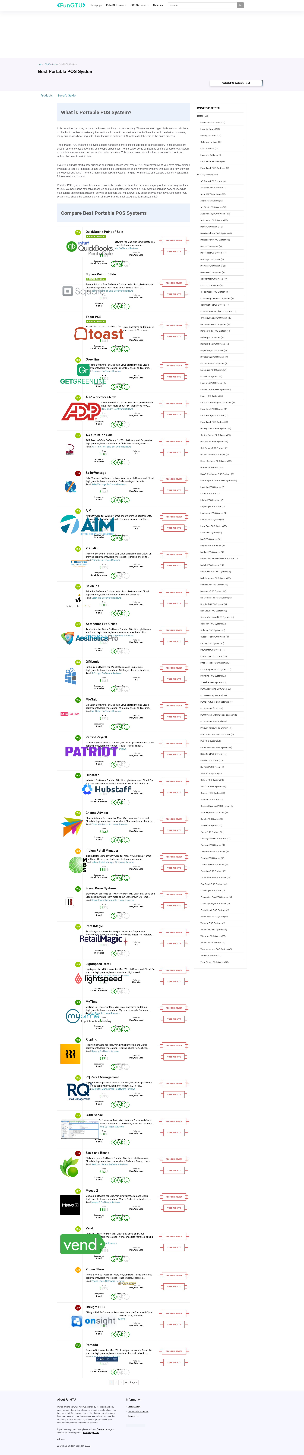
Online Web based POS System (215, 617)
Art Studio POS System (211, 207)
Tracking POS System (210, 890)
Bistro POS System (209, 246)
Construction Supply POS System (216, 311)
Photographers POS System (213, 669)
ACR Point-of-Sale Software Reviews (111, 446)
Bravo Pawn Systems (101, 888)
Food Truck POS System (212, 422)
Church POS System (210, 285)
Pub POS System (208, 741)
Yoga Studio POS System (212, 962)
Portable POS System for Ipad (236, 83)
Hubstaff (92, 775)
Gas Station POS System (212, 441)
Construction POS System (212, 305)
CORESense (94, 1115)
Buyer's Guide (66, 95)
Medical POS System (210, 552)
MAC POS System (209, 539)
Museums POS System (211, 591)
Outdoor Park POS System (212, 636)
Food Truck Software (210, 161)
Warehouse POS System (212, 916)
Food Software (207, 129)
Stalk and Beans (97, 1153)
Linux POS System (209, 532)
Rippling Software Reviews (105, 1051)
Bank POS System (209, 226)
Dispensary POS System (211, 350)
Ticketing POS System (211, 871)
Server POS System (209, 799)
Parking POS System (210, 643)
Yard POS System (208, 955)
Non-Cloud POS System (211, 610)
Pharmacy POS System (211, 656)
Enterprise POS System (211, 370)
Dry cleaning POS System (212, 357)
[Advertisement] (152, 34)
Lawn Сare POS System (211, 526)
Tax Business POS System (212, 851)
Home (40, 64)
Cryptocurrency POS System (214, 318)
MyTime (91, 1002)
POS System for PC (209, 708)
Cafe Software (207, 148)
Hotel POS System (209, 467)
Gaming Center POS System (213, 428)
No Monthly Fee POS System (214, 597)
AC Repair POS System (211, 181)
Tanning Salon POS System (213, 838)
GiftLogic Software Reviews (106, 673)
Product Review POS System (214, 728)
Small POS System (209, 825)
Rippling (91, 1039)
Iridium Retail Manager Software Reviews (113, 862)
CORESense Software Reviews (108, 1126)
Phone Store (95, 1269)
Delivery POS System (210, 337)
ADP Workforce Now (101, 397)
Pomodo (92, 1345)
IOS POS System (208, 493)
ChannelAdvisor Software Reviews (110, 824)
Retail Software (115, 5)
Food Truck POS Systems (212, 168)
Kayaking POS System (210, 506)
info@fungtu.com (91, 1433)
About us (158, 5)
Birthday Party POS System (213, 239)
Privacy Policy (134, 1406)
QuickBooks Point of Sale (104, 232)
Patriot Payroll (96, 737)
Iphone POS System (209, 500)
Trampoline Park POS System (214, 897)
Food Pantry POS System (212, 415)
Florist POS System (209, 396)
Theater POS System (210, 858)
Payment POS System (210, 649)
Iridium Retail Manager (102, 850)
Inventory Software (209, 155)
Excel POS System (209, 376)
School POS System (210, 780)
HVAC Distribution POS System (215, 474)
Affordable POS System (211, 187)
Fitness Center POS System (213, 389)
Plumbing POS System (211, 675)
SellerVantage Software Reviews (109, 484)
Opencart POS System (211, 623)
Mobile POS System (209, 565)
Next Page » (131, 1382)
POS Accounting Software (213, 688)
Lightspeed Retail (98, 964)
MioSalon (92, 699)
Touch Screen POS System (213, 877)
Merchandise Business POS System (217, 558)
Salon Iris (92, 586)
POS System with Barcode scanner (217, 715)
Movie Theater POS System (213, 571)
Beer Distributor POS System (214, 233)
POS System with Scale (211, 721)
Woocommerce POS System (214, 949)
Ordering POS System (210, 630)
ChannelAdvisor (97, 813)
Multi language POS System (213, 578)
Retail (200, 115)
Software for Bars (208, 142)
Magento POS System (211, 545)
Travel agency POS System (213, 903)
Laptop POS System (210, 519)
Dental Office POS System (212, 344)
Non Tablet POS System (211, 604)
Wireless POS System (210, 942)
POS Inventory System (211, 695)
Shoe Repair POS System (212, 812)
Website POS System (210, 923)
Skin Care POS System (211, 786)
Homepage (96, 5)
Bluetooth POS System (211, 252)
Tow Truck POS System (211, 884)
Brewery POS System (210, 265)
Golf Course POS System (212, 448)
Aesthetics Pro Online (101, 624)
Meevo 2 (92, 1190)
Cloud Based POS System (212, 291)
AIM (88, 510)
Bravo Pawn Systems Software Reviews (113, 900)
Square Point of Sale (101, 274)
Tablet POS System (209, 832)
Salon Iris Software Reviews (106, 597)
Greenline (92, 359)
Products (46, 95)
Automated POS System (212, 220)
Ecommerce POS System (212, 363)
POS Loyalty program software (214, 702)
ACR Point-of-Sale (99, 435)
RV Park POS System (210, 767)
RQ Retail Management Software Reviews (113, 1089)
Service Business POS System (214, 806)
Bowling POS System (210, 259)
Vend (89, 1228)
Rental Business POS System (214, 747)
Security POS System (210, 793)
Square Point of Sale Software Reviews (112, 290)
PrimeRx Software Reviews (106, 560)
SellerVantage (96, 473)
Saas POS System (209, 773)
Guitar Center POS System (212, 454)
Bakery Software (208, 135)
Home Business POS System (214, 461)
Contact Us (102, 1429)
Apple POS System (209, 200)
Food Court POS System (212, 409)
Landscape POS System (212, 513)
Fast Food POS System (211, 383)
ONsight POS (95, 1307)
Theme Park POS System (212, 864)
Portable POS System (211, 682)
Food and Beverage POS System (215, 402)
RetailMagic (94, 926)
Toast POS (93, 317)
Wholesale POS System (211, 929)
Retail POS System (209, 760)
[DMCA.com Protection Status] (135, 1425)
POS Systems (138, 5)
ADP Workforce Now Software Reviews (112, 408)
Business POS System (211, 272)
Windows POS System (211, 936)
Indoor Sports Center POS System (216, 480)
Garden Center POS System (213, 435)
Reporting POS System (211, 754)
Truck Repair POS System (212, 910)
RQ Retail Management (102, 1077)
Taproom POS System (211, 845)
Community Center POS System (215, 298)
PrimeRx (92, 548)
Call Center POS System (211, 278)
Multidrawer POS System (212, 584)
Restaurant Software (210, 122)
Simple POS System (210, 819)
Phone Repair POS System (213, 662)
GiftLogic (92, 662)
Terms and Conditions (138, 1411)
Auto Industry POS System (212, 213)
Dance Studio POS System (213, 331)
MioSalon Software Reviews (106, 711)
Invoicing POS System (211, 487)
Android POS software (211, 194)
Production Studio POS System (215, 734)
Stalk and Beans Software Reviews (110, 1164)
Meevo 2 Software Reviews (106, 1202)
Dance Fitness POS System (213, 324)
